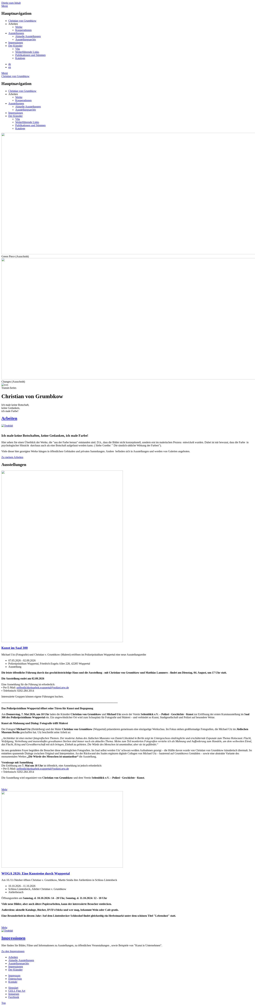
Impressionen (15, 42)
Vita (17, 48)
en (9, 67)
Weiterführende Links (27, 51)
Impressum (14, 975)
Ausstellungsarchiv (25, 39)
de (9, 64)
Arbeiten (9, 418)
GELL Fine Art (16, 990)
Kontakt (12, 981)
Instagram (13, 993)
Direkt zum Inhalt (11, 2)
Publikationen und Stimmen (30, 55)
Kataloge (20, 58)
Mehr (4, 789)
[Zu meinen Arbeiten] (7, 425)
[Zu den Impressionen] (7, 930)
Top (3, 1002)
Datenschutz (15, 978)
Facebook (13, 997)
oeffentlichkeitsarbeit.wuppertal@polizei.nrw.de (42, 687)
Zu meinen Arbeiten (12, 457)
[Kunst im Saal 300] (127, 556)
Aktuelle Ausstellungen (28, 36)
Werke (18, 26)
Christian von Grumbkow (22, 20)
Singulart (13, 987)
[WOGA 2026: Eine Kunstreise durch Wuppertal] (127, 829)
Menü (4, 6)
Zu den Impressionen (12, 951)
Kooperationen (23, 30)
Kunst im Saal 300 (14, 648)
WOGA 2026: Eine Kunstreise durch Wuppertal (35, 873)
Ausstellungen (16, 33)
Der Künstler (15, 45)
